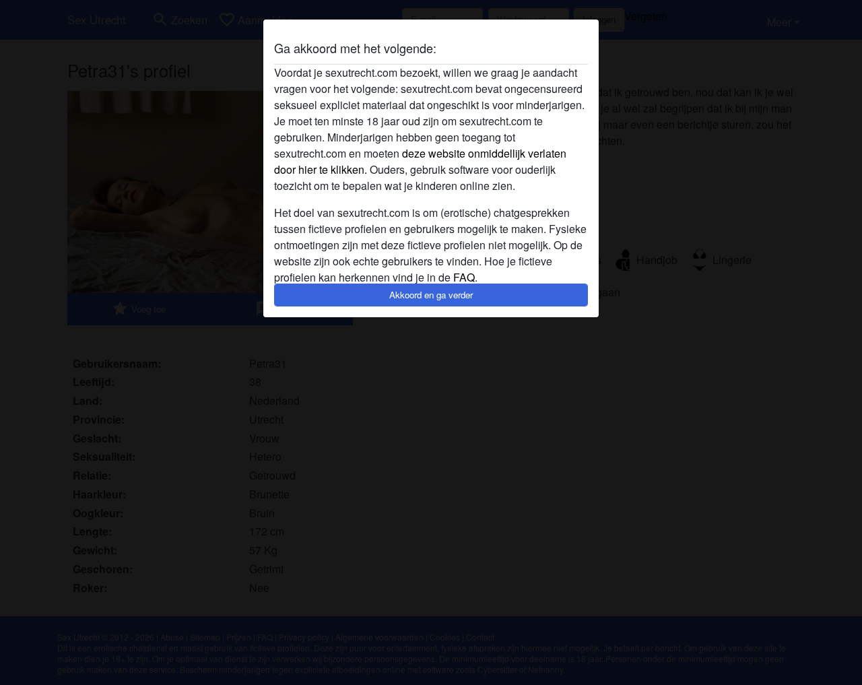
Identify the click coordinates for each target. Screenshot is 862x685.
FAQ (464, 277)
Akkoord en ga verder (431, 294)
